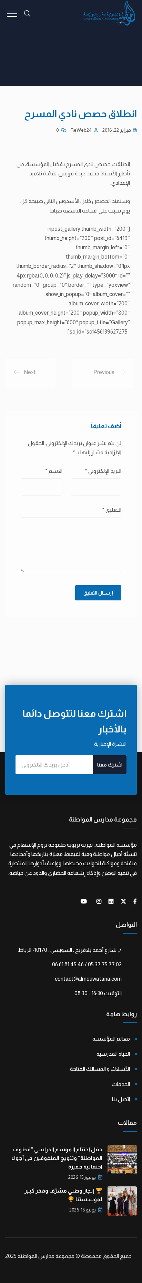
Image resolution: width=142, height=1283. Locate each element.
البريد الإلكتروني (103, 471)
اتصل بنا (121, 1099)
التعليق (111, 510)
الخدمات (121, 1084)
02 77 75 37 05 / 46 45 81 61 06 (87, 964)
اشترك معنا (109, 765)
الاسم (53, 471)
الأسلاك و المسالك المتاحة (100, 1069)
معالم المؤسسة (111, 1039)
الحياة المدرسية (113, 1054)
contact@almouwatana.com (88, 979)
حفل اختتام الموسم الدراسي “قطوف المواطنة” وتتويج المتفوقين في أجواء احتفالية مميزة (56, 1158)
